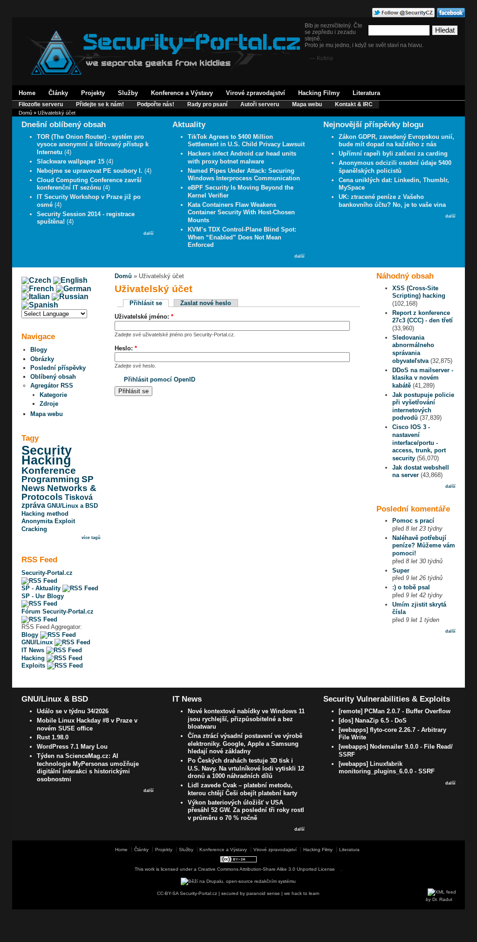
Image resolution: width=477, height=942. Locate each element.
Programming (50, 479)
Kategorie (53, 394)
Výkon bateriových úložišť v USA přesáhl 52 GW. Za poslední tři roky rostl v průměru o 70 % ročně (246, 810)
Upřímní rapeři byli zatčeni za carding (393, 153)
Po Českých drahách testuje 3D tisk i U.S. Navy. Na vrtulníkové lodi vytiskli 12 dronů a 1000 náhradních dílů (246, 768)
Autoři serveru (259, 104)
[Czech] (36, 280)
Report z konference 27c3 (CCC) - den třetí (422, 316)
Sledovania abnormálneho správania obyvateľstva (413, 349)
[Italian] (35, 296)
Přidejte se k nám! (100, 104)
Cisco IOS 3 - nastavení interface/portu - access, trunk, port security (419, 442)
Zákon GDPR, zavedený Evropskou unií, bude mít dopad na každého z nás (396, 140)
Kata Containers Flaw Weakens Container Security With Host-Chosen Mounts (241, 212)
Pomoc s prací (413, 520)
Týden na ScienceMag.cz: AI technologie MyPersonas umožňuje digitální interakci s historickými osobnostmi (88, 767)
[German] (73, 288)
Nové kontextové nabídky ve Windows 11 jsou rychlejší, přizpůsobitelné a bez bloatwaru (246, 719)
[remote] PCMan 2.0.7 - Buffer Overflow (394, 711)
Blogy (38, 349)
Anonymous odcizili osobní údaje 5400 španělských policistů (395, 166)
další (148, 233)
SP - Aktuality (41, 588)
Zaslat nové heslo (205, 303)
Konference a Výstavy (182, 92)
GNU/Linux (38, 642)
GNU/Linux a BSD (72, 505)
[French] (37, 288)
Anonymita (37, 521)
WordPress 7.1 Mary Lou (72, 746)
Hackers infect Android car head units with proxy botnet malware (242, 157)
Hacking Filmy (319, 92)
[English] (70, 280)
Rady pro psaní (207, 104)
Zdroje (49, 403)
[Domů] (160, 72)
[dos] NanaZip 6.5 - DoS (373, 720)
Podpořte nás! (155, 104)
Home (27, 92)
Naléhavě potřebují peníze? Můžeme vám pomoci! (423, 545)
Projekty (93, 92)
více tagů (91, 537)
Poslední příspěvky (58, 367)
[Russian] (70, 296)
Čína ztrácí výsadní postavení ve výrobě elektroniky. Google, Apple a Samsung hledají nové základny (245, 743)
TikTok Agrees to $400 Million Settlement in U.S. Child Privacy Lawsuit (246, 140)
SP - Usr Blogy (42, 596)
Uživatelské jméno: (144, 316)
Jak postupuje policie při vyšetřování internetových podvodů (423, 406)
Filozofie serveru (41, 104)
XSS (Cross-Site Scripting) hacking (418, 292)
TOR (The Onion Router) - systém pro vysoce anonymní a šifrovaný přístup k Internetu (93, 144)
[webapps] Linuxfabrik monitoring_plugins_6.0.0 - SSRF (387, 767)
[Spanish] (39, 304)
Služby (128, 92)
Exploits (34, 665)
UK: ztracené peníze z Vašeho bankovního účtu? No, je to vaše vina (392, 200)
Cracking (34, 529)
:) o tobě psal (411, 587)
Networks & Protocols (58, 492)
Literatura (366, 92)
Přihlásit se (145, 303)
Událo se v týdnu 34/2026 (73, 711)
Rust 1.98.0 (52, 737)
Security (46, 450)
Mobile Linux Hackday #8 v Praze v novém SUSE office (87, 724)
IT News (33, 650)
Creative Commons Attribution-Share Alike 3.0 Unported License (266, 869)
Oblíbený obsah (53, 376)
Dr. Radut (442, 899)
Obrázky (42, 358)
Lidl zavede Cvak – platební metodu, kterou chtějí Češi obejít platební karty (242, 789)
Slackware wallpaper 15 (70, 161)
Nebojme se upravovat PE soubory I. (90, 170)
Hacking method (44, 513)
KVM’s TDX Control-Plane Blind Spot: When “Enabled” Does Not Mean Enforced (242, 237)
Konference (48, 470)
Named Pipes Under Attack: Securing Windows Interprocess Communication (244, 174)
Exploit (65, 521)
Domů (25, 113)
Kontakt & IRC (354, 104)
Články (58, 92)
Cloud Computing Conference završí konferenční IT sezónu (89, 184)
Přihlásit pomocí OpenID (159, 379)
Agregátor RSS (51, 385)
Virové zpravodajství (255, 92)
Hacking (46, 460)
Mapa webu (307, 104)
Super (400, 570)
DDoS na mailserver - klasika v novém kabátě (422, 378)
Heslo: (126, 348)
